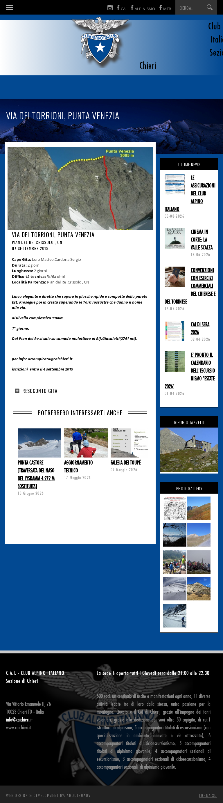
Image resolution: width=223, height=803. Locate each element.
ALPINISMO (145, 8)
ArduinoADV (79, 795)
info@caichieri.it (19, 719)
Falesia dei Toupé (126, 462)
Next (139, 452)
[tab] (80, 391)
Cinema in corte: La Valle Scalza (202, 239)
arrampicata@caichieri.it (50, 358)
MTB (167, 8)
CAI (124, 8)
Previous (20, 452)
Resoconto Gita (39, 390)
